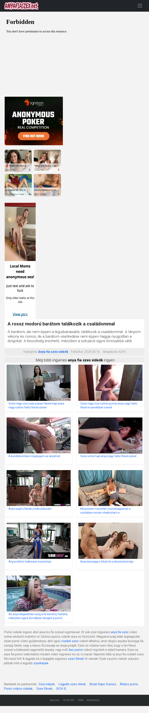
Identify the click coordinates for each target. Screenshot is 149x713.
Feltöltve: (77, 352)
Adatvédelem (93, 700)
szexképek (41, 663)
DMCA (80, 700)
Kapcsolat (54, 700)
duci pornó (75, 650)
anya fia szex (120, 632)
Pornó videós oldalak (18, 688)
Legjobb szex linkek (72, 684)
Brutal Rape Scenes (102, 684)
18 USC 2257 (68, 700)
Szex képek (47, 684)
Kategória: (30, 352)
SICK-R (61, 688)
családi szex (70, 641)
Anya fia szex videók (53, 352)
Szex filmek (44, 688)
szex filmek (76, 659)
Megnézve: (110, 352)
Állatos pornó (129, 684)
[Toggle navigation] (140, 6)
